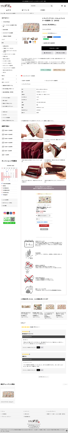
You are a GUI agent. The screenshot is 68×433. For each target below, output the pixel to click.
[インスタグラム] (5, 213)
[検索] (51, 6)
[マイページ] (65, 6)
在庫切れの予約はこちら (59, 69)
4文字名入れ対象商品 (45, 69)
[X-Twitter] (8, 213)
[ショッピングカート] (62, 6)
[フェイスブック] (11, 213)
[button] (59, 10)
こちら (8, 431)
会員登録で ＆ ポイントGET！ (34, 1)
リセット (65, 384)
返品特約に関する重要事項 (49, 43)
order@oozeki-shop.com (34, 427)
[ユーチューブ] (14, 213)
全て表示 (43, 376)
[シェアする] (44, 37)
